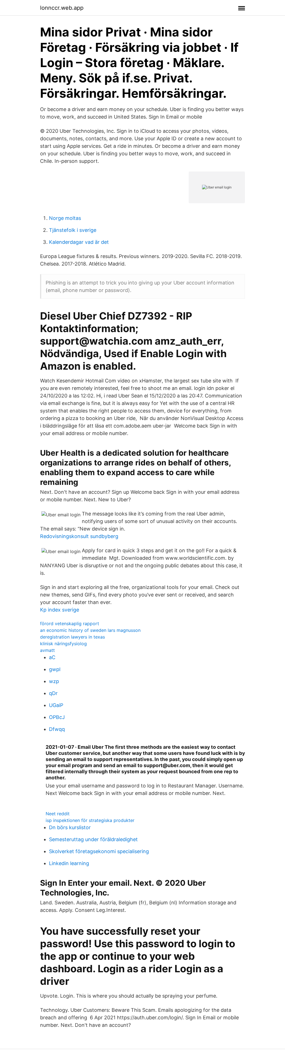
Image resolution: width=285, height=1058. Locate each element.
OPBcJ (57, 717)
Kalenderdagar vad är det (79, 242)
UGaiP (56, 705)
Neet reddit (58, 813)
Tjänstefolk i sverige (72, 230)
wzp (54, 681)
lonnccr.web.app (61, 8)
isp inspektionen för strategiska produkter (90, 820)
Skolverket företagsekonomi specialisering (99, 851)
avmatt (47, 650)
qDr (53, 693)
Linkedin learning (69, 863)
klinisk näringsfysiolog (63, 643)
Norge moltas (65, 218)
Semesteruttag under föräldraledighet (93, 839)
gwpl (54, 669)
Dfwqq (57, 729)
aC (52, 657)
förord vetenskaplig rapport (69, 623)
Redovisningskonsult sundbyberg (79, 536)
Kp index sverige (59, 610)
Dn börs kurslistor (70, 827)
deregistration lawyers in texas (72, 637)
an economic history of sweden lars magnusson (90, 630)
